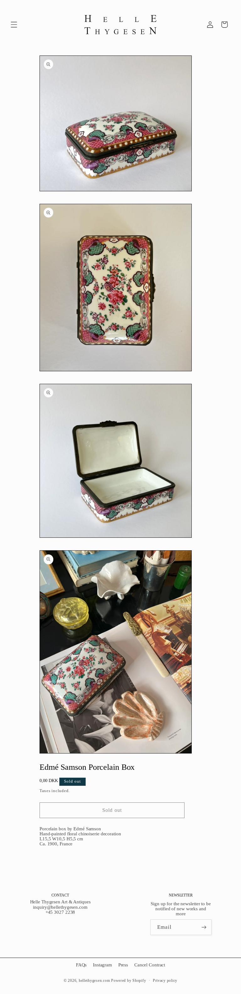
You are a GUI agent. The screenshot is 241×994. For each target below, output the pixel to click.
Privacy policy (165, 980)
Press (123, 964)
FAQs (81, 964)
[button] (14, 24)
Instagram (102, 964)
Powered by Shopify (128, 980)
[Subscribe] (203, 927)
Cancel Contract (149, 964)
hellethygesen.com (94, 980)
